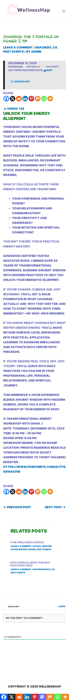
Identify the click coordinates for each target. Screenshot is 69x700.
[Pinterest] (31, 98)
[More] (50, 98)
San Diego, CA (46, 47)
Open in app (22, 81)
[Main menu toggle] (64, 11)
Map (49, 70)
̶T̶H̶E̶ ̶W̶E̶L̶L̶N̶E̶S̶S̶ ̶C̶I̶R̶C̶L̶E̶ (27, 542)
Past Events (13, 51)
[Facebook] (6, 98)
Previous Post (17, 507)
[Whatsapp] (44, 98)
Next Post (55, 507)
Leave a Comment (18, 47)
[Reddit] (19, 98)
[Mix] (37, 98)
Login (61, 606)
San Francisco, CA (43, 569)
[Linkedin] (25, 98)
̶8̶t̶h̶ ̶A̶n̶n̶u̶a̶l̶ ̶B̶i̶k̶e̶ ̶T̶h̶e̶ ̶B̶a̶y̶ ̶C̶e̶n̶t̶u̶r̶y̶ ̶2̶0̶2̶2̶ (30, 564)
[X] (12, 98)
